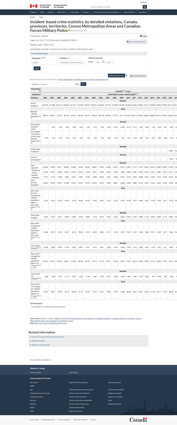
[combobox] (45, 62)
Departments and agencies (78, 382)
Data (41, 17)
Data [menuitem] (42, 12)
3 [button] (75, 30)
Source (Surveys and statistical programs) (48, 337)
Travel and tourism (36, 397)
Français (143, 2)
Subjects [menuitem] (33, 12)
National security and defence (79, 393)
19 (38, 151)
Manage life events (114, 404)
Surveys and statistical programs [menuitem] (106, 12)
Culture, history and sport (78, 397)
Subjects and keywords (41, 345)
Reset (83, 84)
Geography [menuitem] (74, 12)
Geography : (38, 58)
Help (144, 36)
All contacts (34, 382)
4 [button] (77, 30)
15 (31, 118)
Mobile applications (48, 420)
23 (31, 209)
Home (32, 17)
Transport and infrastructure (79, 404)
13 (137, 94)
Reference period (95, 58)
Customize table (40, 54)
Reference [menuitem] (61, 12)
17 (40, 140)
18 (31, 143)
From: (90, 62)
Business (33, 400)
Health (32, 408)
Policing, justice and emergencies (80, 400)
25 (40, 247)
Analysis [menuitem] (51, 12)
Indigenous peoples (115, 393)
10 (122, 91)
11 (124, 91)
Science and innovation (116, 390)
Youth (110, 400)
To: (104, 62)
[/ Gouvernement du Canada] (48, 6)
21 (38, 184)
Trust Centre (73, 373)
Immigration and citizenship (40, 393)
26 (35, 267)
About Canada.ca (64, 420)
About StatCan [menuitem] (129, 12)
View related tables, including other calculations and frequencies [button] (83, 79)
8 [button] (86, 30)
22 (39, 207)
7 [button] (84, 30)
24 (38, 247)
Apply (37, 68)
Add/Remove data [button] (117, 75)
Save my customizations (136, 42)
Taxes (32, 411)
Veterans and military (115, 397)
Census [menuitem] (85, 12)
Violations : (65, 58)
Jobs (31, 390)
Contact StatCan (35, 373)
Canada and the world (76, 408)
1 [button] (71, 30)
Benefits (33, 404)
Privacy (93, 420)
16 (34, 129)
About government (114, 382)
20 (37, 167)
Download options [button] (139, 76)
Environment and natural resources (81, 390)
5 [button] (79, 30)
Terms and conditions (80, 420)
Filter (77, 84)
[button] (69, 30)
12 (135, 94)
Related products (38, 341)
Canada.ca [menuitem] (143, 12)
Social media (34, 420)
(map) (128, 91)
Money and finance (75, 411)
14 (40, 116)
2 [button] (73, 30)
